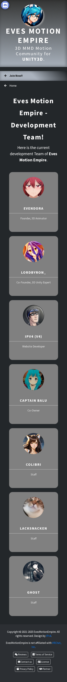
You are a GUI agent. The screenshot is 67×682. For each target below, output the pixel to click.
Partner (46, 668)
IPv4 (48, 636)
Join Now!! (16, 76)
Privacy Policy (26, 668)
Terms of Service (43, 654)
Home (13, 85)
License (45, 661)
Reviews (22, 654)
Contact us (26, 661)
